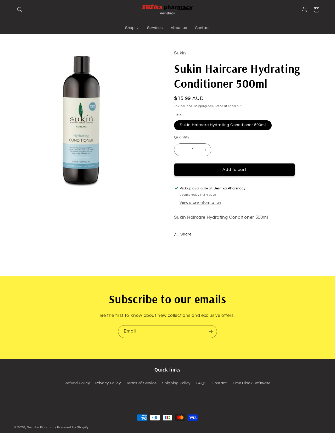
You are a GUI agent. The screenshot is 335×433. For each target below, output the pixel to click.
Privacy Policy (108, 383)
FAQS (201, 383)
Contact (219, 383)
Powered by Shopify (73, 427)
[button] (20, 10)
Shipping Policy (176, 383)
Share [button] (185, 234)
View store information (200, 203)
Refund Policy (77, 383)
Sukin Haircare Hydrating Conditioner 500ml (223, 125)
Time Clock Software (251, 383)
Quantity (181, 137)
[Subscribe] (211, 331)
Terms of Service (141, 383)
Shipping (200, 106)
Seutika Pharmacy (41, 427)
